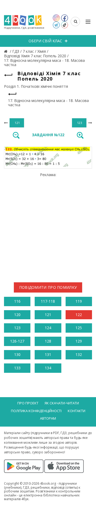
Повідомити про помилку (48, 287)
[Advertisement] (48, 225)
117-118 (48, 301)
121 (48, 314)
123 (17, 327)
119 (78, 301)
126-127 (17, 341)
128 (48, 341)
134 (48, 367)
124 (48, 327)
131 (48, 354)
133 (17, 367)
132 (78, 354)
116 (17, 301)
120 (17, 314)
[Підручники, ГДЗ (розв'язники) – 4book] (6, 51)
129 (78, 341)
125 (78, 327)
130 (17, 354)
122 (78, 314)
